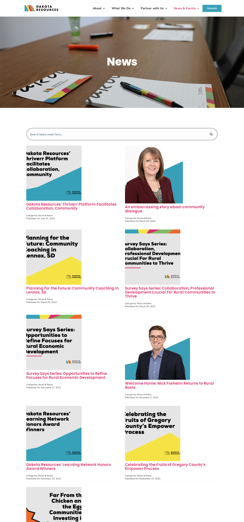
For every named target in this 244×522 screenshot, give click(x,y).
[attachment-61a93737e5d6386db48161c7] (157, 316)
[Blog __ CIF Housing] (53, 488)
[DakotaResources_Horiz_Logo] (41, 2)
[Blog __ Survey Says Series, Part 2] (152, 231)
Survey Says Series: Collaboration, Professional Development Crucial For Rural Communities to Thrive (170, 292)
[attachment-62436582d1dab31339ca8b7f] (154, 147)
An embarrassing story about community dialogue (165, 209)
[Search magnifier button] (211, 134)
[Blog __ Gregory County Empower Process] (152, 407)
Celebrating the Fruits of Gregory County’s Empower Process (165, 466)
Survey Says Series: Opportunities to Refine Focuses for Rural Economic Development (66, 375)
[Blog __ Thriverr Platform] (53, 147)
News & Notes (45, 215)
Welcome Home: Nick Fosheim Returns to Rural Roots (169, 385)
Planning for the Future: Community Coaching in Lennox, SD (72, 290)
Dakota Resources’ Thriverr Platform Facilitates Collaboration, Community (71, 206)
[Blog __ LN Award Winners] (53, 407)
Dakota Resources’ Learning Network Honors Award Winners (68, 466)
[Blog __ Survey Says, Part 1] (53, 316)
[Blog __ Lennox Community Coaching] (53, 231)
